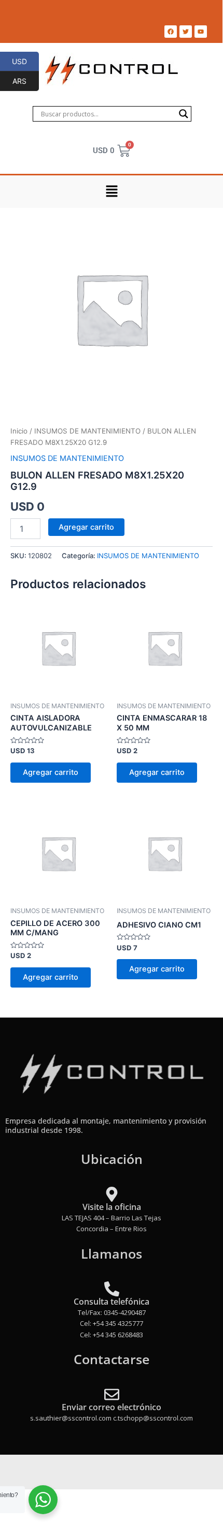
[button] (111, 192)
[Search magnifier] (183, 114)
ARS (25, 80)
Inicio (18, 431)
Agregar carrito (86, 527)
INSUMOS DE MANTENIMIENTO (87, 431)
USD (25, 61)
